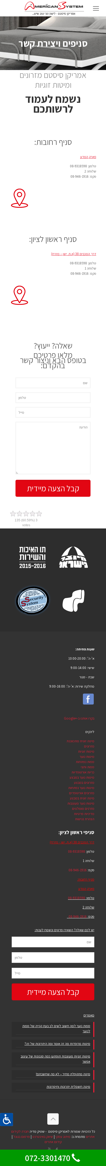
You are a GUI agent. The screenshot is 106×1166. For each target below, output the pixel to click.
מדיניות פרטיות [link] (84, 813)
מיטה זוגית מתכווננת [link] (80, 741)
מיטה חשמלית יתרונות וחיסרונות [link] (68, 1086)
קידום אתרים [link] (53, 1141)
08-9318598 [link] (76, 851)
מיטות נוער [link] (87, 756)
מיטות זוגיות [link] (86, 751)
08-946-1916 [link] (77, 870)
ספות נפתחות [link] (85, 761)
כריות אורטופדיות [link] (82, 772)
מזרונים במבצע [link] (84, 782)
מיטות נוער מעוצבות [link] (80, 803)
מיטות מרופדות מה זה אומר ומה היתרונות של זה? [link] (57, 1043)
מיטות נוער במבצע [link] (82, 777)
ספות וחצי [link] (87, 767)
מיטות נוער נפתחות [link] (81, 787)
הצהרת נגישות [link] (84, 819)
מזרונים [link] (89, 746)
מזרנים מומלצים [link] (83, 808)
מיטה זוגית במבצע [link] (82, 798)
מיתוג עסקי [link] (62, 1136)
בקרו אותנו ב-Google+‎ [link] (79, 718)
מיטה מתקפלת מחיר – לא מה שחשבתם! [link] (63, 1074)
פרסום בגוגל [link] (21, 1136)
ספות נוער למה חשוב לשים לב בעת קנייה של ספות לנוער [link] (56, 1028)
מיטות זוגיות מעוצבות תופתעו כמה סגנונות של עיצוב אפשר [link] (55, 1059)
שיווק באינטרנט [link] (42, 1136)
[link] (6, 1119)
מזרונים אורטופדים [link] (81, 793)
